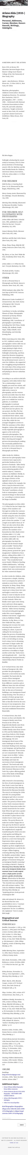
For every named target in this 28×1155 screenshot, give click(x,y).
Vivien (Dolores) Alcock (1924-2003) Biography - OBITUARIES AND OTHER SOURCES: (14, 1093)
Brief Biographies (8, 1106)
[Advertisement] (14, 45)
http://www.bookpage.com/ (11, 1074)
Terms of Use (14, 1142)
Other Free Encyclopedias (11, 1102)
